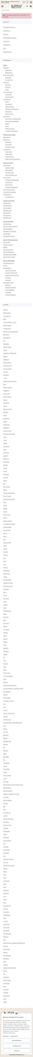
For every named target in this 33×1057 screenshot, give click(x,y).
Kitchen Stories (7, 369)
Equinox (5, 400)
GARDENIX (6, 837)
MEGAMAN (6, 462)
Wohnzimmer (6, 116)
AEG (4, 704)
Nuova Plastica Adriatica (9, 685)
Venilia (5, 545)
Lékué (4, 899)
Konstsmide (6, 881)
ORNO (5, 679)
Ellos (4, 809)
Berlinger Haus (7, 741)
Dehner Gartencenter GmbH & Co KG (13, 784)
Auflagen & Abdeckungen (12, 180)
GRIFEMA (5, 412)
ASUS (4, 592)
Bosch (5, 753)
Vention (5, 549)
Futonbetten (8, 104)
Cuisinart (5, 372)
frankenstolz (6, 831)
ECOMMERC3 (7, 338)
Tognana (5, 632)
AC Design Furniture (8, 701)
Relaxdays (6, 958)
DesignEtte (6, 390)
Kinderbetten (8, 152)
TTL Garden (6, 629)
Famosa (5, 567)
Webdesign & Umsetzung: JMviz (16, 1054)
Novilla (5, 471)
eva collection (7, 812)
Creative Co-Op (7, 365)
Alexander (6, 651)
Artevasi (5, 716)
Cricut (5, 778)
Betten (7, 102)
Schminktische (9, 114)
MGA (4, 940)
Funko (4, 834)
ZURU (4, 561)
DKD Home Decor (7, 791)
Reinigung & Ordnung (8, 236)
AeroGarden (6, 570)
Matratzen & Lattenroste (12, 109)
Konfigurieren (17, 1046)
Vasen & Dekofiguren (8, 252)
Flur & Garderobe (7, 92)
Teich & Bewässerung (11, 175)
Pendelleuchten (7, 210)
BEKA (4, 319)
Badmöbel (6, 68)
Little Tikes (6, 452)
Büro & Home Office (8, 75)
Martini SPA (6, 927)
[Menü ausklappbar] (2, 6)
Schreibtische (9, 80)
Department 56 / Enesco (9, 381)
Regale (7, 123)
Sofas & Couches (9, 128)
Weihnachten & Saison (9, 257)
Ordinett (5, 682)
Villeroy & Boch (7, 362)
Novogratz (6, 474)
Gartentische (8, 185)
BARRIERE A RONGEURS (9, 353)
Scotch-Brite (6, 514)
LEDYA (5, 449)
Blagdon (5, 356)
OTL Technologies (8, 676)
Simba (5, 971)
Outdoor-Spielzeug (10, 295)
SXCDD (5, 350)
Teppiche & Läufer (8, 249)
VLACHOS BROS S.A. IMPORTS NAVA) (13, 688)
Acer (4, 564)
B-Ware (5, 265)
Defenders (6, 375)
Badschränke (8, 72)
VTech (5, 999)
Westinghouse (7, 611)
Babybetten (8, 142)
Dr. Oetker (6, 797)
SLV (4, 657)
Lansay (5, 511)
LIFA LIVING (6, 912)
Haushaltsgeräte (7, 229)
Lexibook (5, 909)
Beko (4, 384)
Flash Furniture (7, 825)
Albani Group (6, 573)
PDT (4, 341)
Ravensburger (7, 955)
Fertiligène (6, 822)
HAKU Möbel (6, 850)
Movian (5, 468)
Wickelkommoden (10, 147)
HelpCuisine (6, 424)
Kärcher (5, 868)
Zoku (4, 558)
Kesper (5, 871)
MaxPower (6, 459)
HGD (4, 856)
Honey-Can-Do (7, 431)
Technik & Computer (10, 270)
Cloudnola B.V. (7, 316)
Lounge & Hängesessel (11, 187)
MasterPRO (6, 930)
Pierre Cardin (6, 487)
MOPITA (5, 694)
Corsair (5, 772)
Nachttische (8, 111)
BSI (4, 760)
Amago (5, 577)
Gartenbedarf (7, 165)
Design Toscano (7, 387)
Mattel (5, 480)
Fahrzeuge (8, 292)
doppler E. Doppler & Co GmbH (11, 794)
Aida (4, 707)
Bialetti (5, 614)
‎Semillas (5, 964)
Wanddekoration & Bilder (9, 254)
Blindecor (5, 750)
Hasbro (5, 421)
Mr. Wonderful (7, 691)
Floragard (5, 828)
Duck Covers (6, 393)
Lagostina (6, 890)
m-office (5, 921)
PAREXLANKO (6, 313)
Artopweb (6, 589)
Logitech (5, 455)
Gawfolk (5, 310)
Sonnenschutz (7, 194)
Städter (5, 642)
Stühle (7, 89)
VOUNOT (5, 552)
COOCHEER (6, 769)
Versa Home (6, 996)
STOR (4, 645)
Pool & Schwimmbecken (9, 192)
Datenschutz (14, 1036)
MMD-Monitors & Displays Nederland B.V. (14, 943)
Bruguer (5, 604)
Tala (4, 539)
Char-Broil (6, 598)
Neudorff (5, 946)
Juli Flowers (6, 446)
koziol (4, 884)
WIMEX (5, 1002)
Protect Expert (7, 496)
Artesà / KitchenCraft (9, 713)
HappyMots (6, 418)
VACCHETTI (6, 623)
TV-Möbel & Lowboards (11, 131)
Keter (4, 874)
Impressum (6, 1036)
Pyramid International (9, 499)
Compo (5, 766)
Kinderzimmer (7, 149)
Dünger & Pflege (9, 168)
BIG (4, 747)
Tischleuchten (7, 215)
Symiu (5, 536)
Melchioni (5, 937)
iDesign (5, 443)
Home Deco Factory (8, 859)
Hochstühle (8, 144)
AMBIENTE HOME (8, 583)
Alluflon (5, 710)
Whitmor (5, 555)
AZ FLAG (5, 732)
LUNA (4, 918)
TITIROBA (5, 992)
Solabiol (5, 654)
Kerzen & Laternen (8, 245)
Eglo (4, 806)
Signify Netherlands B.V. (9, 968)
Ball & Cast (6, 334)
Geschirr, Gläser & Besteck (10, 226)
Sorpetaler (6, 977)
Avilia (4, 726)
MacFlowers (6, 924)
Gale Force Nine (7, 409)
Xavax (4, 608)
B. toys (5, 595)
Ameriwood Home (8, 586)
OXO (4, 483)
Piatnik (5, 440)
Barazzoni (5, 735)
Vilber (4, 620)
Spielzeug (7, 285)
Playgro (5, 490)
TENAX (5, 635)
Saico (4, 667)
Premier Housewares (8, 493)
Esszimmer (6, 82)
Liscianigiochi (6, 915)
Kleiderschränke (9, 106)
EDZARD (5, 803)
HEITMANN (6, 853)
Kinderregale (8, 154)
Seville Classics (7, 325)
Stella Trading (7, 980)
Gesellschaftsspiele (10, 287)
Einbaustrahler (7, 203)
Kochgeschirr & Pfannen (9, 231)
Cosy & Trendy (7, 775)
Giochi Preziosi (7, 840)
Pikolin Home (6, 673)
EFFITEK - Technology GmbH (10, 331)
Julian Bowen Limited (8, 865)
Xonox (5, 601)
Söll (4, 974)
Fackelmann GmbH (8, 819)
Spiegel (5, 247)
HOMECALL (6, 428)
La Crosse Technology (9, 524)
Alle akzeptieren (16, 1040)
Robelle (5, 508)
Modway (5, 465)
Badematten (8, 70)
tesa (4, 986)
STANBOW (6, 344)
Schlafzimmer (7, 99)
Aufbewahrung (7, 224)
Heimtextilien (6, 242)
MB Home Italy (7, 933)
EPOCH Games (7, 397)
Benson (5, 626)
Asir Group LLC (7, 719)
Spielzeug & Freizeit (8, 282)
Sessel (7, 126)
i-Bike (4, 437)
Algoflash (5, 648)
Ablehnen (17, 1050)
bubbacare (6, 359)
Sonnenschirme (9, 197)
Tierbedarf (8, 277)
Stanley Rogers (7, 527)
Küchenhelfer (6, 233)
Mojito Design (7, 698)
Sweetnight (6, 983)
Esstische (7, 87)
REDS (4, 502)
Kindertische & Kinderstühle (12, 159)
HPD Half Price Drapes (9, 434)
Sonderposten (7, 268)
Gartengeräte (9, 170)
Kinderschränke (9, 156)
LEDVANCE (6, 893)
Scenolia (5, 663)
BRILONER (6, 757)
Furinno (5, 406)
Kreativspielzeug (9, 290)
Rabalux (5, 952)
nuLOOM (5, 477)
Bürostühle (8, 77)
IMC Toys (5, 862)
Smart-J (5, 518)
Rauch (5, 670)
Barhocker (8, 85)
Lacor (4, 887)
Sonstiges (8, 280)
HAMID (5, 415)
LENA (4, 902)
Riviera (5, 505)
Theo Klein (6, 989)
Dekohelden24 (7, 788)
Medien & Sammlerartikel (12, 275)
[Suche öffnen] (27, 6)
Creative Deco (7, 328)
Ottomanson (6, 949)
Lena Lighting (6, 906)
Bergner (5, 738)
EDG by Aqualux (7, 800)
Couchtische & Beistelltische (13, 119)
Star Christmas (7, 347)
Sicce (4, 660)
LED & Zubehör (7, 208)
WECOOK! (6, 617)
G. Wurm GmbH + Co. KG (9, 322)
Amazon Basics (7, 580)
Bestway (5, 744)
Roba (4, 961)
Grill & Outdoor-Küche (9, 189)
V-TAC (5, 378)
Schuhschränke (9, 97)
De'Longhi (5, 781)
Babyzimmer (6, 139)
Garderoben (8, 94)
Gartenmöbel (6, 177)
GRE (4, 843)
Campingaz (6, 763)
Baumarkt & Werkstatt (11, 273)
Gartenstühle (8, 182)
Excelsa (5, 816)
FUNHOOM (6, 403)
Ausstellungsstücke (8, 263)
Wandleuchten (7, 218)
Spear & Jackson (7, 521)
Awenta (5, 639)
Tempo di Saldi (7, 542)
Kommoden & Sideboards (12, 121)
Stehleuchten (7, 213)
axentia (5, 729)
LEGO (4, 896)
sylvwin (5, 533)
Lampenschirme (7, 205)
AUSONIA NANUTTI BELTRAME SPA (12, 722)
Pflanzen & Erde (9, 172)
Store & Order (7, 530)
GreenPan (6, 847)
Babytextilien (6, 137)
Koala (4, 878)
